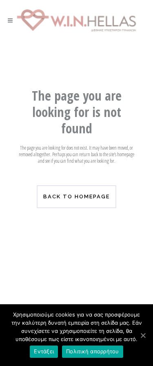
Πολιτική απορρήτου (92, 351)
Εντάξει (44, 351)
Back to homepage (76, 196)
